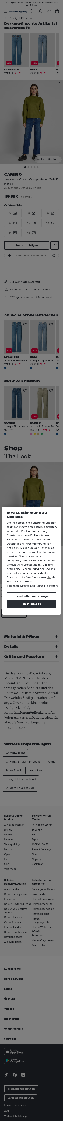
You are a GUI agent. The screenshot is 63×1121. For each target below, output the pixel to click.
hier (49, 577)
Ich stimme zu (31, 603)
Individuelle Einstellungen (31, 596)
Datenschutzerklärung (32, 586)
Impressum (52, 586)
